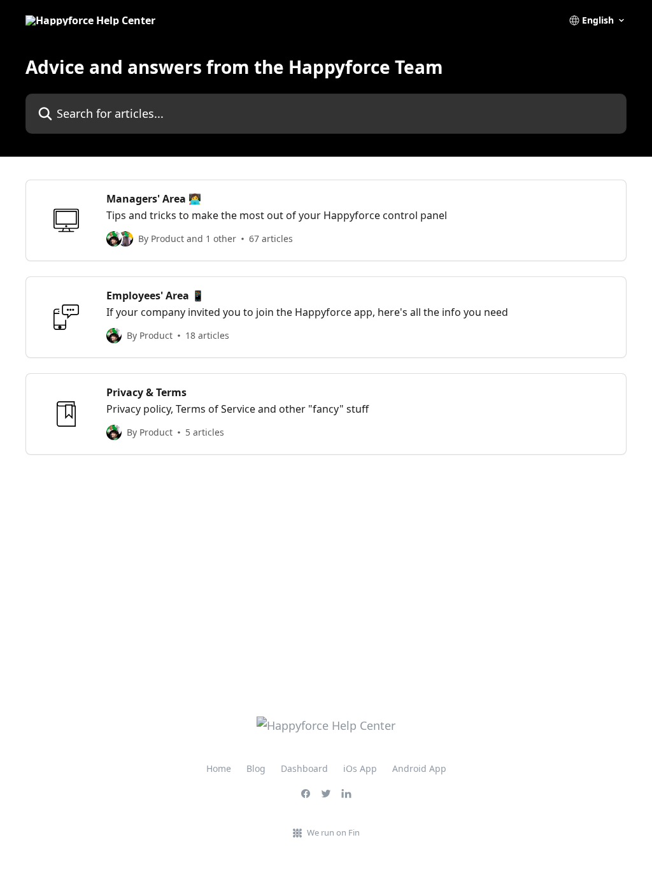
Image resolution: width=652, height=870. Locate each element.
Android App (419, 768)
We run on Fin (333, 832)
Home (218, 768)
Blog (256, 768)
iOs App (360, 768)
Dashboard (304, 768)
